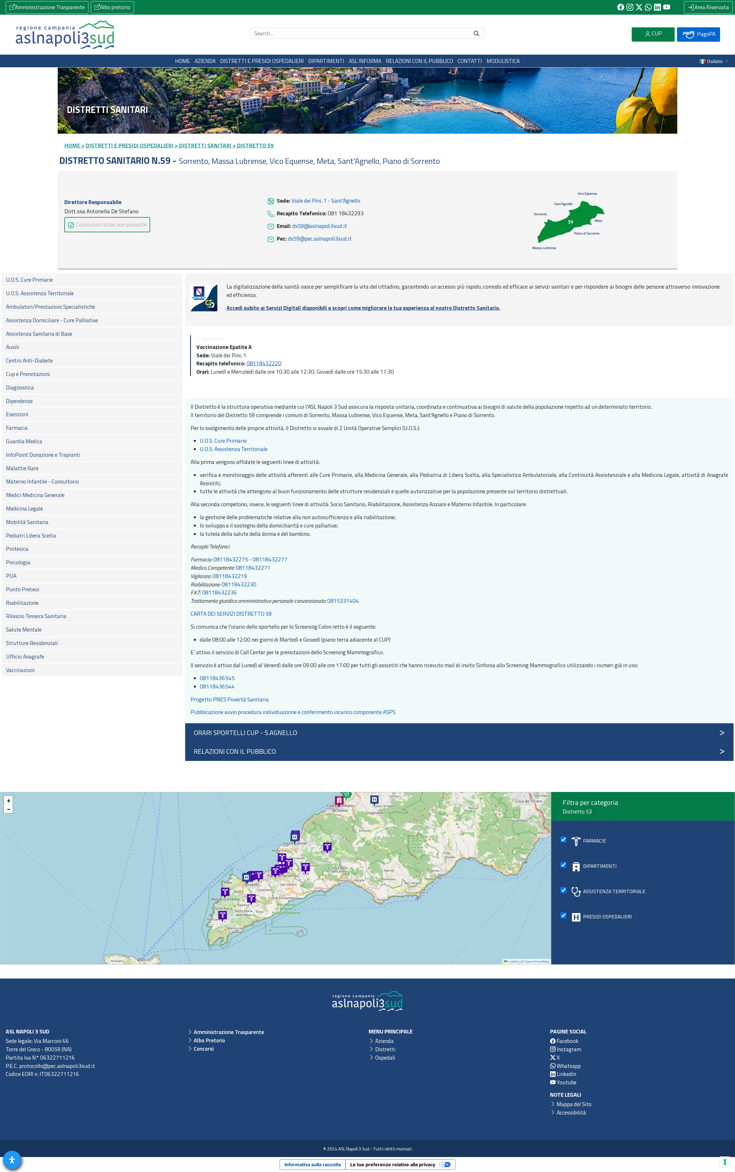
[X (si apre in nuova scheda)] (639, 7)
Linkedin (566, 1074)
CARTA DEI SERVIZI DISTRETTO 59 (231, 613)
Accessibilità (571, 1112)
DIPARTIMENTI (600, 866)
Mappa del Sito (573, 1104)
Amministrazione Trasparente (50, 7)
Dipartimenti (326, 61)
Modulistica (503, 61)
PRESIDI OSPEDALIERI (607, 916)
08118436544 (217, 686)
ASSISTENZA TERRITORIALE (614, 891)
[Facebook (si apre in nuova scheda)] (620, 7)
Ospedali (384, 1057)
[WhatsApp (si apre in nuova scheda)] (648, 7)
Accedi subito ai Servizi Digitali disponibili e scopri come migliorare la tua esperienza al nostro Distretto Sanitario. (363, 308)
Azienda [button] (205, 61)
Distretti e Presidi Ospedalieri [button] (262, 61)
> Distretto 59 (253, 145)
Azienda (384, 1041)
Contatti (470, 61)
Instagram (568, 1049)
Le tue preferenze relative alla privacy (392, 1164)
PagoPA (705, 34)
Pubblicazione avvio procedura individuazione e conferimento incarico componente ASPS (293, 712)
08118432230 (239, 584)
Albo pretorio (115, 7)
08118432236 (219, 592)
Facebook (567, 1041)
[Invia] (476, 33)
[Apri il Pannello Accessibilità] (12, 1160)
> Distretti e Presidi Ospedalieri (127, 145)
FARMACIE (594, 841)
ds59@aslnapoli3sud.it (319, 226)
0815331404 (343, 600)
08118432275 (230, 559)
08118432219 (229, 576)
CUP (656, 33)
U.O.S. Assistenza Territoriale (234, 449)
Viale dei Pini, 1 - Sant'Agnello (325, 200)
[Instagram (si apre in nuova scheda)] (629, 7)
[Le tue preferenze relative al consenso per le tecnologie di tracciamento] (724, 1161)
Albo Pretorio (209, 1040)
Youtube (566, 1082)
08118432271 (253, 567)
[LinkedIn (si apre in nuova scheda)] (657, 7)
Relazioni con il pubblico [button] (419, 61)
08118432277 (270, 559)
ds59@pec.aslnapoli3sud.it (319, 238)
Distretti (385, 1049)
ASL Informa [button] (365, 61)
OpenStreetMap (537, 961)
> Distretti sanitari (203, 145)
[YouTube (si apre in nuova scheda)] (666, 7)
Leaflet (513, 961)
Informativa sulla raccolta (313, 1164)
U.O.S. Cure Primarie (223, 440)
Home (182, 61)
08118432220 (264, 363)
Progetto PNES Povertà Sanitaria (230, 699)
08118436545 (217, 678)
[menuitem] (91, 279)
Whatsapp (568, 1066)
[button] (225, 893)
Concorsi (203, 1048)
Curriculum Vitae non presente (111, 224)
